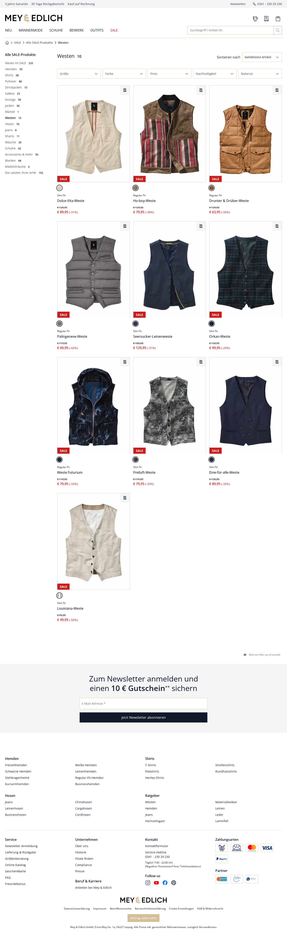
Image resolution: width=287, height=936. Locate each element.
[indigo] (135, 323)
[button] (262, 57)
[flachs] (59, 188)
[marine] (211, 323)
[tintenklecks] (135, 459)
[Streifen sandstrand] (59, 595)
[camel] (211, 188)
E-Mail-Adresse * (93, 703)
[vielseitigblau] (211, 459)
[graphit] (59, 323)
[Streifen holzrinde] (135, 188)
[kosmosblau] (59, 459)
